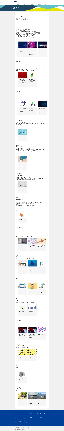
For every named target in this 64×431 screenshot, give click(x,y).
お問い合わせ (44, 417)
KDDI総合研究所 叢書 (39, 417)
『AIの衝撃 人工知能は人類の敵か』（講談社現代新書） (23, 36)
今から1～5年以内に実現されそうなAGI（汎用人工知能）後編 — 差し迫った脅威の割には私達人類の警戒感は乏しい (22, 51)
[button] (16, 49)
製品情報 (31, 417)
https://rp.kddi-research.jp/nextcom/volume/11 (24, 209)
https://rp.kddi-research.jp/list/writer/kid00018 (28, 210)
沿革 (15, 417)
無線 (23, 414)
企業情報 (18, 4)
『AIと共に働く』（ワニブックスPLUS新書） (21, 27)
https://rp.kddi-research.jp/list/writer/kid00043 (27, 302)
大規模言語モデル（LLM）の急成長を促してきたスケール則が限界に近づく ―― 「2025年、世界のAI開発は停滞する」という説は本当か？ (41, 51)
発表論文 (31, 413)
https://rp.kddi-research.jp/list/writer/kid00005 (27, 39)
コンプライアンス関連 (18, 421)
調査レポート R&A (39, 413)
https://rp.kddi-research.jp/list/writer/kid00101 (27, 390)
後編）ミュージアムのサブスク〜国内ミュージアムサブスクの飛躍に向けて (22, 269)
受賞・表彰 (31, 414)
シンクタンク (24, 421)
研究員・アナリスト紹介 (25, 422)
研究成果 (32, 4)
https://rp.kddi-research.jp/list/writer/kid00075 (27, 347)
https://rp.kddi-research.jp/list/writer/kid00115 (27, 153)
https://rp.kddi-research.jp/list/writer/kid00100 (27, 70)
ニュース (46, 4)
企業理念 (16, 414)
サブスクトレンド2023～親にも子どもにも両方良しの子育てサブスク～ (32, 109)
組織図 (16, 418)
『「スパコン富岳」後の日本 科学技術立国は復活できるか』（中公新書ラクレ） (26, 31)
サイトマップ (37, 427)
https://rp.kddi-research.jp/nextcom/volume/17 (24, 206)
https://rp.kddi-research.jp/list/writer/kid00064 (27, 258)
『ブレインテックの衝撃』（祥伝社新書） (21, 30)
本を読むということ (21, 219)
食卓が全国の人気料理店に (41, 290)
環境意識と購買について (22, 311)
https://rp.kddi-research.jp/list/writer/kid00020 (27, 236)
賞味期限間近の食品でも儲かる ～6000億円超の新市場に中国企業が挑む (32, 80)
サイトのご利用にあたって (17, 427)
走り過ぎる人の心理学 (21, 334)
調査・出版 (39, 4)
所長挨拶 (16, 413)
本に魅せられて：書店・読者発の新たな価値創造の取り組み (22, 246)
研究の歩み (16, 422)
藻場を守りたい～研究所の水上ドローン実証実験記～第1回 (32, 401)
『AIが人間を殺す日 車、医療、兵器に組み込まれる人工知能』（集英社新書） (26, 34)
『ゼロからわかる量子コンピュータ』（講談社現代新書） (23, 29)
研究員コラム (38, 414)
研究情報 (25, 4)
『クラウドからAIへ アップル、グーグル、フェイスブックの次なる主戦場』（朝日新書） (27, 37)
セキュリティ (24, 418)
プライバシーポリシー (24, 427)
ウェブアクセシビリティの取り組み (30, 427)
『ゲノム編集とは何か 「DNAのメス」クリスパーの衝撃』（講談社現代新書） (25, 35)
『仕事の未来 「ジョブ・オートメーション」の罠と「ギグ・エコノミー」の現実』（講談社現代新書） (28, 32)
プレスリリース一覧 (46, 413)
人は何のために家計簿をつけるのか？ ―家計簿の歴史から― (41, 109)
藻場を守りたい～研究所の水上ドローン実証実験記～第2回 (22, 401)
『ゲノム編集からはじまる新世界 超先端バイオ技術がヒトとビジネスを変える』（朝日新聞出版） (28, 33)
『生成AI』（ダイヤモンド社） (19, 28)
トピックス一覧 (46, 414)
